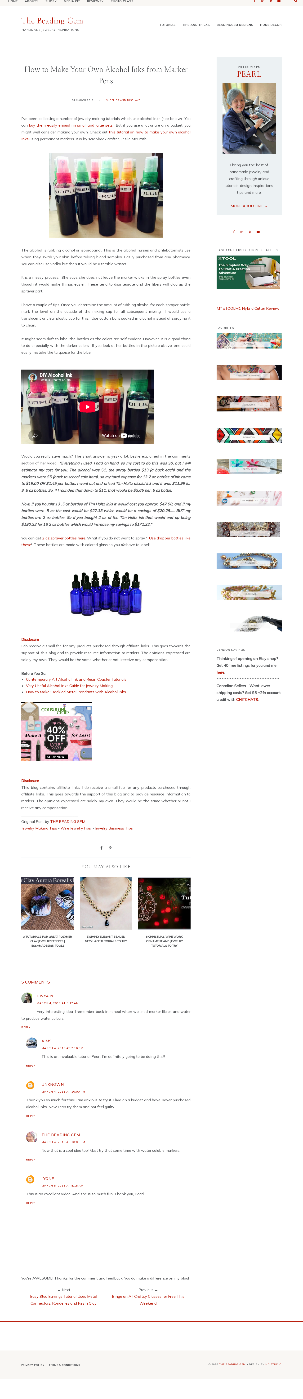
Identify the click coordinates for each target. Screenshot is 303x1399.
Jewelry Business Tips (114, 828)
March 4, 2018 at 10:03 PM (63, 1142)
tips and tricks (196, 24)
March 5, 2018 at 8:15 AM (62, 1185)
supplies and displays (123, 100)
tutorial (168, 24)
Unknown (52, 1084)
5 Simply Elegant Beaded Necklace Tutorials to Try (106, 939)
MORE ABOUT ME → (249, 205)
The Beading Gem (52, 21)
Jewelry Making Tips (39, 828)
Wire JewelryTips (76, 828)
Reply (26, 1027)
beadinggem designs (235, 24)
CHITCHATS (246, 699)
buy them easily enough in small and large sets (70, 125)
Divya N (45, 995)
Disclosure (30, 639)
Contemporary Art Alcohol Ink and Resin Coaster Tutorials (76, 679)
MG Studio (273, 1364)
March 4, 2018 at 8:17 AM (58, 1003)
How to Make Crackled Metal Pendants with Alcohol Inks (76, 691)
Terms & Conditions (64, 1365)
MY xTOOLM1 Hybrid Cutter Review (248, 308)
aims (46, 1040)
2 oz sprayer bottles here (63, 538)
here (220, 672)
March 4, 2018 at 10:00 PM (63, 1091)
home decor (271, 24)
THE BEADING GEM (67, 821)
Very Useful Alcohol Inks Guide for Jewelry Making (69, 685)
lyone (47, 1178)
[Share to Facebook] (101, 847)
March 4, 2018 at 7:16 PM (62, 1048)
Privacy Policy (33, 1365)
